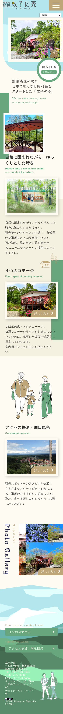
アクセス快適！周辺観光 (26, 648)
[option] (39, 549)
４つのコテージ (26, 631)
